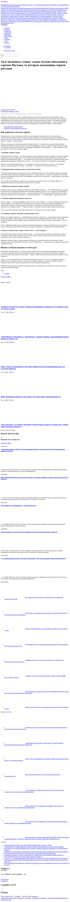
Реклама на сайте (9, 50)
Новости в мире (14, 111)
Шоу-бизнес (8, 36)
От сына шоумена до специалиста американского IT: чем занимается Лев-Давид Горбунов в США (33, 12)
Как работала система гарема (13, 126)
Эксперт (7, 43)
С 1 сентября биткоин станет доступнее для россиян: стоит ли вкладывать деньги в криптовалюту (33, 558)
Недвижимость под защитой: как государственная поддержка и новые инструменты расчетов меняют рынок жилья (34, 10)
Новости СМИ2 (6, 276)
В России (7, 29)
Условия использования (39, 898)
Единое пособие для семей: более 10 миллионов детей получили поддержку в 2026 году (29, 532)
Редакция (7, 46)
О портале (7, 47)
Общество (7, 31)
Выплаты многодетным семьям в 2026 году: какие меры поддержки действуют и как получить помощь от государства (34, 9)
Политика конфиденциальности (58, 898)
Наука (6, 38)
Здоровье (7, 39)
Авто (6, 41)
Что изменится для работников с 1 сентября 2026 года (18, 505)
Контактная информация (9, 898)
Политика (7, 34)
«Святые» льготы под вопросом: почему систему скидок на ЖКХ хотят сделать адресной (34, 14)
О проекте (28, 898)
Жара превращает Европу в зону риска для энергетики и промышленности (31, 397)
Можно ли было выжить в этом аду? (15, 128)
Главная (6, 28)
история (6, 273)
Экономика (7, 33)
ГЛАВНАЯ (4, 111)
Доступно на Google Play (5, 880)
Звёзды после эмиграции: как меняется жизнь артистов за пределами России (24, 8)
